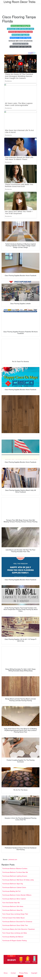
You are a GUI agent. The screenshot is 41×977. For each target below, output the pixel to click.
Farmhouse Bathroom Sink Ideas (12, 906)
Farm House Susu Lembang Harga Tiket (15, 914)
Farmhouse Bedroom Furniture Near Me (15, 872)
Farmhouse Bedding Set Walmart (12, 937)
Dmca (5, 973)
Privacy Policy (23, 973)
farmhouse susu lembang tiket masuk (20, 32)
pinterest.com (13, 859)
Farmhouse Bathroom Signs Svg (12, 884)
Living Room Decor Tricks (19, 1)
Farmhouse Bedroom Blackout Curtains (14, 868)
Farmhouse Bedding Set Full (11, 891)
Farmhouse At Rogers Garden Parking (14, 940)
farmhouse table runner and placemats (20, 41)
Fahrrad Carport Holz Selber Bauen (13, 918)
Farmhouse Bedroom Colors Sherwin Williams (16, 895)
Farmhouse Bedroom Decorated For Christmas (17, 922)
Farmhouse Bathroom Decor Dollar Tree (15, 925)
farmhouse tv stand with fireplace (20, 38)
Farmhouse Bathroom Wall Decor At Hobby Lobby (18, 880)
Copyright (34, 973)
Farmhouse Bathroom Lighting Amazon (14, 876)
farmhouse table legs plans (20, 35)
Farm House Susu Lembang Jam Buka (14, 933)
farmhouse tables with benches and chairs (20, 29)
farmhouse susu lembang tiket (20, 26)
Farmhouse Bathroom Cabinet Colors (14, 887)
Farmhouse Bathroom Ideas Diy (12, 910)
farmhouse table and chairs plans (20, 47)
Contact (13, 973)
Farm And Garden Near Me (11, 903)
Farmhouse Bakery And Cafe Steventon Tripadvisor (18, 929)
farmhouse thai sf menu (20, 44)
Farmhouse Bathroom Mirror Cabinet (14, 899)
